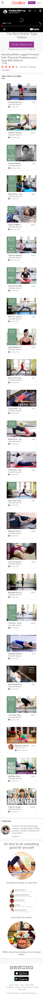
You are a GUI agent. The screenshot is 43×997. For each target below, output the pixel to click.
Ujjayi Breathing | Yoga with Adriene (15, 347)
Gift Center (22, 990)
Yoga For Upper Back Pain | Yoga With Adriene (15, 255)
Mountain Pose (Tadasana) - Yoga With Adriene (15, 592)
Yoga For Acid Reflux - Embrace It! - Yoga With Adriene (15, 286)
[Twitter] (31, 968)
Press (17, 985)
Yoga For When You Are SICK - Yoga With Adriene (15, 225)
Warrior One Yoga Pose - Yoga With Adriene (15, 378)
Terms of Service (28, 987)
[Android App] (21, 979)
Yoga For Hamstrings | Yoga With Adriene (15, 133)
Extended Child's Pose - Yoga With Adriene (15, 654)
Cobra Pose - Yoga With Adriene (15, 470)
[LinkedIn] (19, 968)
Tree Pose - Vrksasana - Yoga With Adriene (15, 623)
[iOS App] (21, 973)
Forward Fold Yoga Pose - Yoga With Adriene (15, 102)
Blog (36, 987)
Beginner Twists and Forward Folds (22, 746)
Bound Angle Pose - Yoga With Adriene (15, 684)
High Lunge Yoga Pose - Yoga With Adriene (15, 500)
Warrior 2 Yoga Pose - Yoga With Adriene (15, 317)
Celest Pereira (20, 748)
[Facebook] (15, 968)
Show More (6, 70)
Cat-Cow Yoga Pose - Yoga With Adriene (15, 562)
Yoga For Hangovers (15, 807)
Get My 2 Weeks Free (21, 44)
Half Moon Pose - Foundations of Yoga (15, 776)
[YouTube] (23, 968)
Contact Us (10, 987)
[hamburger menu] (2, 2)
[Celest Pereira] (11, 747)
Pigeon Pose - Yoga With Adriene (15, 194)
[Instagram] (11, 968)
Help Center (29, 985)
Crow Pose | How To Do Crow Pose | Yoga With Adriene (15, 715)
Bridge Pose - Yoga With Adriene (15, 439)
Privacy (17, 987)
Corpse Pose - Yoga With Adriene (15, 409)
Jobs (22, 985)
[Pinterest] (27, 968)
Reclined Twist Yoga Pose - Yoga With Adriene (15, 531)
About (11, 985)
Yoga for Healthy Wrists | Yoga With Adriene (15, 163)
